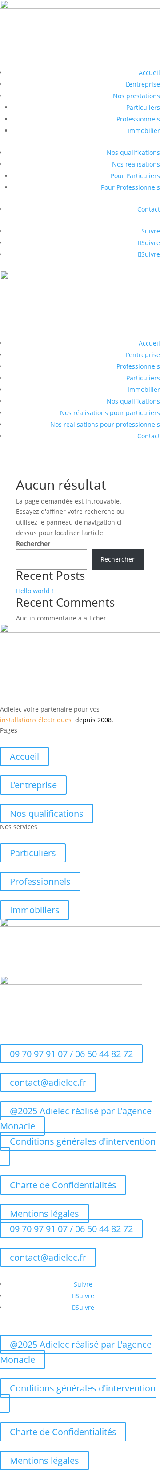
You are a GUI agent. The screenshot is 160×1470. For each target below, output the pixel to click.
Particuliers (143, 107)
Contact (148, 209)
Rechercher (33, 543)
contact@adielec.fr (48, 1082)
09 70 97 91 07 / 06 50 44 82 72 (71, 1054)
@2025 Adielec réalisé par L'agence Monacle (76, 1118)
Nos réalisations (136, 164)
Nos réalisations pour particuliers (110, 412)
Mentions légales (44, 1214)
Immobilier (144, 130)
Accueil (149, 72)
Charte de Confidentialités (63, 1185)
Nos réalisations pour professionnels (105, 424)
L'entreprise (33, 785)
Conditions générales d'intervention (83, 1141)
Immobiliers (35, 910)
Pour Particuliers (135, 175)
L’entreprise (143, 84)
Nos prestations (136, 96)
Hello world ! (34, 591)
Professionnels (138, 119)
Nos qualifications (133, 152)
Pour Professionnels (130, 187)
